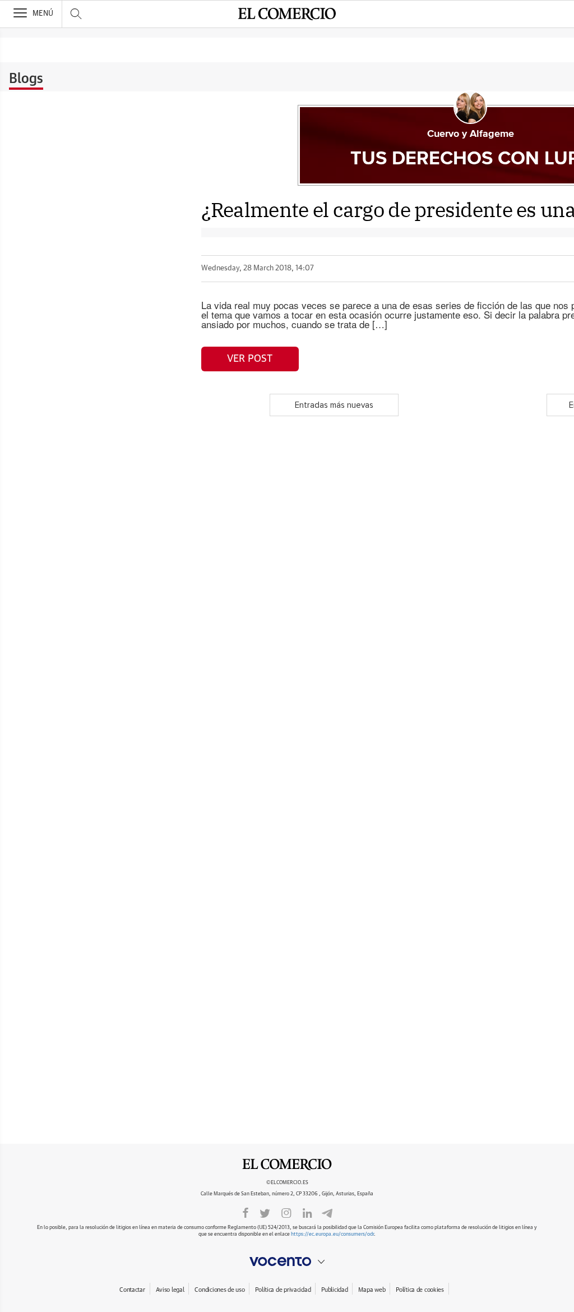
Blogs (26, 79)
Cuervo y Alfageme (470, 134)
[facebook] (245, 1212)
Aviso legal (170, 1290)
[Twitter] (264, 1212)
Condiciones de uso (219, 1290)
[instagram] (286, 1212)
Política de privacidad (283, 1290)
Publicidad (334, 1290)
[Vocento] (287, 1261)
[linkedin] (307, 1212)
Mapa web (371, 1290)
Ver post (249, 359)
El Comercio (287, 1164)
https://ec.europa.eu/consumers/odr (332, 1234)
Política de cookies (420, 1290)
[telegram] (327, 1212)
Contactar (132, 1290)
